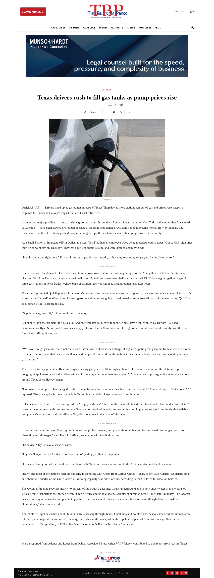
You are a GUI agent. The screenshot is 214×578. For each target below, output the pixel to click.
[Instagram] (172, 573)
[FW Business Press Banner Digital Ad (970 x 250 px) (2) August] (107, 56)
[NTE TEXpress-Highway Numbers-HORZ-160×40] (107, 558)
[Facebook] (105, 112)
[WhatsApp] (129, 112)
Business (107, 89)
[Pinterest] (121, 112)
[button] (191, 27)
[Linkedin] (177, 573)
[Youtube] (186, 573)
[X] (113, 112)
